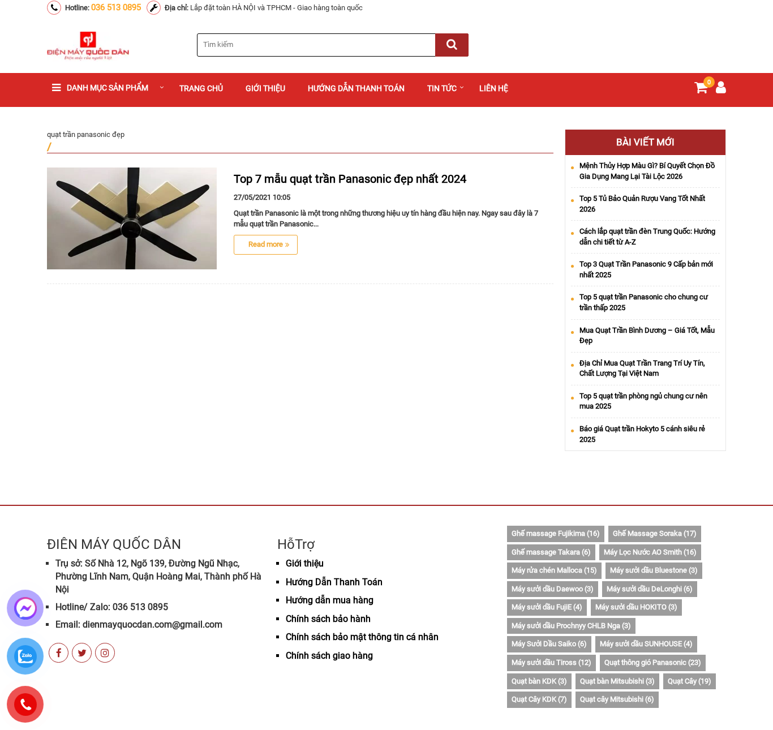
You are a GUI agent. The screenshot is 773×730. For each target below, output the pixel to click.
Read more (265, 244)
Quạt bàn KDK (539, 681)
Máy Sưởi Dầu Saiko (549, 643)
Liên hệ (493, 88)
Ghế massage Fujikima (556, 533)
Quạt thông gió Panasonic (652, 662)
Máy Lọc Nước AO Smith (650, 552)
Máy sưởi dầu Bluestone (654, 570)
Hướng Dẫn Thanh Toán (334, 582)
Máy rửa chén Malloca (554, 570)
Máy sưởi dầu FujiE (547, 607)
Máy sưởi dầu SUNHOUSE (646, 643)
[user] (721, 89)
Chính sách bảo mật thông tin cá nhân (362, 637)
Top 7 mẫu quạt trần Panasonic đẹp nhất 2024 (350, 179)
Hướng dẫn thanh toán (356, 88)
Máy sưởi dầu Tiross (551, 662)
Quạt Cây (689, 681)
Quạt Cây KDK (539, 699)
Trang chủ (201, 88)
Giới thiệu (265, 88)
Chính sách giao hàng (329, 655)
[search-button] (452, 45)
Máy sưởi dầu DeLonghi (650, 589)
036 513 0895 (116, 7)
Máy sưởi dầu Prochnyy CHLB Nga (571, 625)
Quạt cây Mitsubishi (617, 699)
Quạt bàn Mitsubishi (617, 681)
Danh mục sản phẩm (107, 87)
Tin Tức (442, 88)
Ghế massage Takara (551, 552)
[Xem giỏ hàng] (700, 89)
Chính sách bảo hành (328, 618)
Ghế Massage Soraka (655, 533)
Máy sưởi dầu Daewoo (553, 589)
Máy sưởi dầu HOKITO (636, 607)
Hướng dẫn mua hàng (329, 600)
